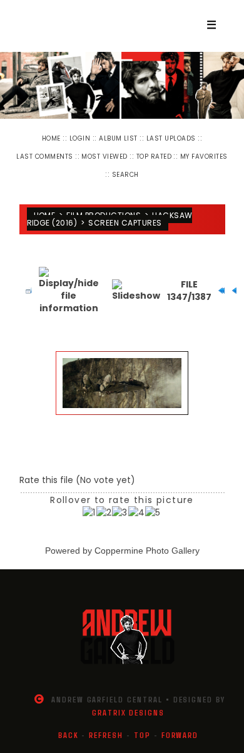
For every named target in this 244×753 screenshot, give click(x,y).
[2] (104, 512)
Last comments (44, 156)
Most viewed (104, 156)
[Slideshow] (136, 290)
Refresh (106, 735)
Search (125, 174)
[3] (120, 512)
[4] (136, 512)
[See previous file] (231, 290)
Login (79, 138)
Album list (118, 138)
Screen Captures (124, 222)
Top (142, 735)
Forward (180, 735)
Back (68, 735)
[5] (153, 512)
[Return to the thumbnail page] (25, 290)
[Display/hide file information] (69, 291)
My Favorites (204, 156)
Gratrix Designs (128, 712)
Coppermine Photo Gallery (147, 551)
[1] (89, 512)
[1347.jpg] (122, 383)
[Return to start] (218, 290)
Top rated (153, 156)
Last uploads (171, 138)
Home (51, 138)
